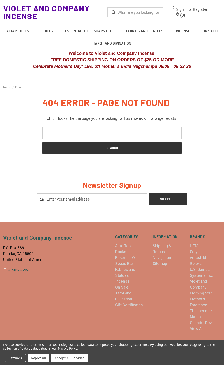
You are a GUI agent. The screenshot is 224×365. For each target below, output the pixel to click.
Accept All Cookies (69, 358)
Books (47, 31)
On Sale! (210, 31)
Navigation (162, 257)
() (182, 15)
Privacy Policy (67, 348)
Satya (195, 251)
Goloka (196, 263)
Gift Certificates (129, 305)
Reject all (38, 358)
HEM (194, 245)
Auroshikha (199, 257)
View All (196, 328)
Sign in (182, 9)
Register (200, 9)
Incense (183, 31)
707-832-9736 (18, 270)
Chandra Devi (201, 322)
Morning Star (201, 293)
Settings (15, 358)
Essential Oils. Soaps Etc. (89, 31)
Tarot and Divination (112, 43)
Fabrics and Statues (144, 31)
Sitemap (160, 263)
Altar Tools (17, 31)
